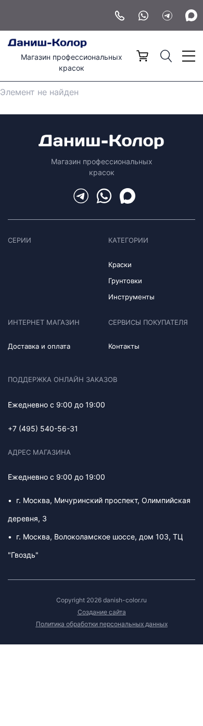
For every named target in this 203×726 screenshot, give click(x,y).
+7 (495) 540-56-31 (43, 428)
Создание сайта (102, 612)
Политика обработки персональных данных (102, 624)
